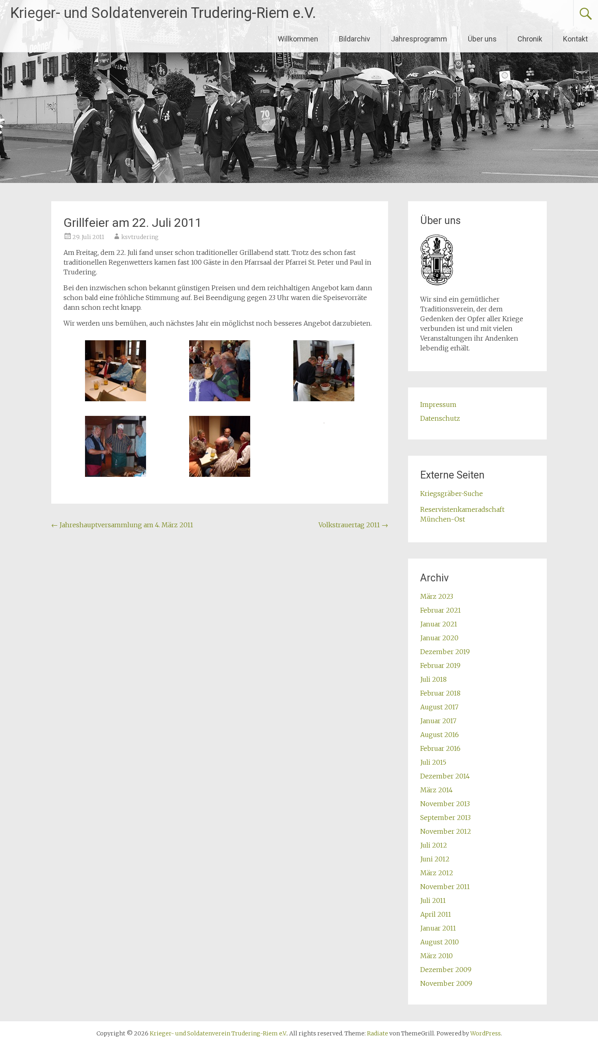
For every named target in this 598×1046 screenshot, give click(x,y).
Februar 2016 (440, 748)
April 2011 (435, 914)
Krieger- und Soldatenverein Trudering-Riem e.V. (163, 13)
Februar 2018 (440, 693)
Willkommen (298, 39)
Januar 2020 (439, 638)
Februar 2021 (440, 610)
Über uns (482, 39)
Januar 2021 (438, 624)
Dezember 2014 (445, 776)
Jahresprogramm (419, 39)
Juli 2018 (433, 679)
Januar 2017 (438, 721)
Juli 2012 (433, 845)
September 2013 (445, 817)
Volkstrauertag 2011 (353, 525)
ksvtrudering (140, 237)
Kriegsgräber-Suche (451, 493)
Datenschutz (440, 418)
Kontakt (575, 39)
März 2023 (436, 596)
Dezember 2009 (445, 970)
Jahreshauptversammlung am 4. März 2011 (122, 525)
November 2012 (445, 831)
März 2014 (436, 790)
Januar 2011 (438, 928)
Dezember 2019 (445, 652)
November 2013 (445, 804)
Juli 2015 (433, 762)
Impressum (438, 404)
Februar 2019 (440, 665)
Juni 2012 (435, 859)
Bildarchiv (354, 39)
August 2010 (439, 942)
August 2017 (439, 707)
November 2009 (446, 983)
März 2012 (436, 873)
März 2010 (436, 956)
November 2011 (445, 887)
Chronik (529, 39)
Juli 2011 (433, 900)
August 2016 (439, 735)
